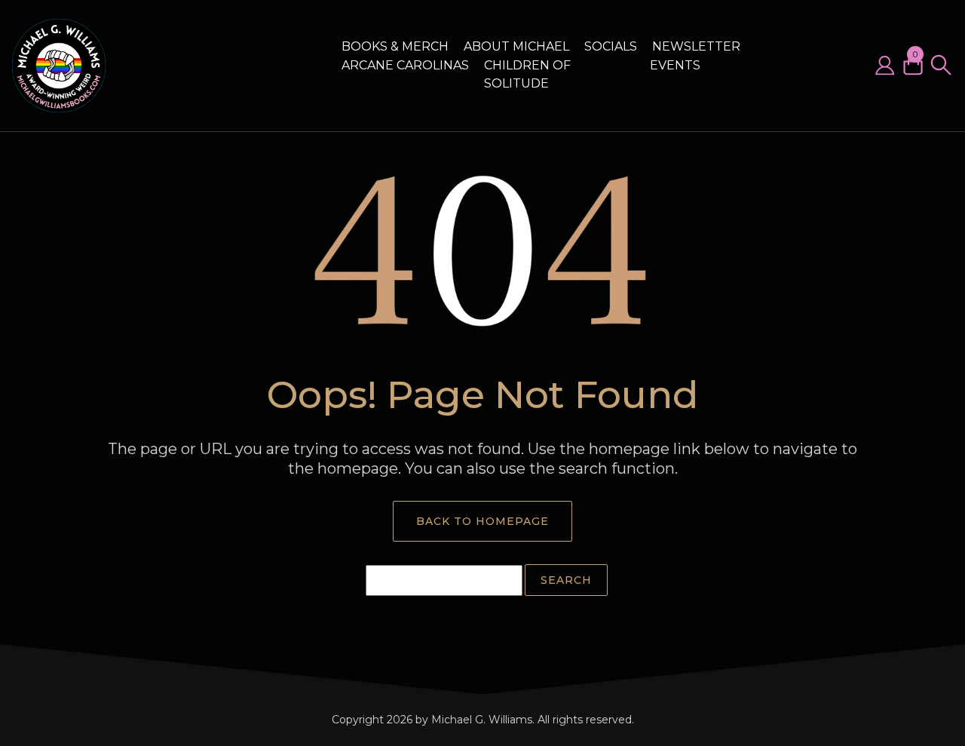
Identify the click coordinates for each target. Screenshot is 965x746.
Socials (610, 46)
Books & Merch (395, 46)
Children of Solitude (527, 74)
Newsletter (696, 46)
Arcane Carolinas (405, 65)
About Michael (516, 46)
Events (675, 65)
